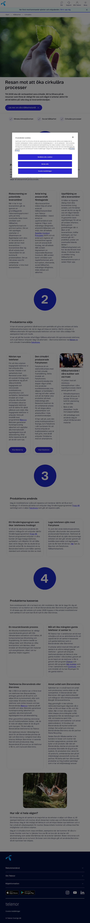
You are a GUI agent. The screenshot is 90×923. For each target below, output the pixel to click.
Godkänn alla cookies (45, 157)
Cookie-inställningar (45, 171)
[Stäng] (72, 137)
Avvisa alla (45, 164)
